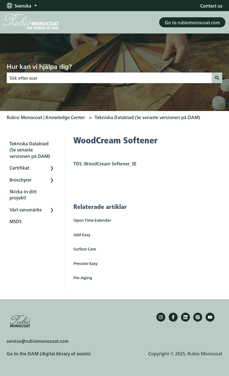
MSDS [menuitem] (15, 221)
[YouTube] (210, 317)
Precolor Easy (85, 263)
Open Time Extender (92, 220)
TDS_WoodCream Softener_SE (105, 163)
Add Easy (81, 234)
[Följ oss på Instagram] (160, 317)
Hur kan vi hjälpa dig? (39, 66)
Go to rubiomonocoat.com (192, 22)
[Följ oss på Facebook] (173, 317)
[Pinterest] (197, 317)
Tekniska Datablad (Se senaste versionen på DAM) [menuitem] (29, 149)
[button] (51, 168)
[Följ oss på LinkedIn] (185, 317)
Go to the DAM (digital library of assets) (49, 353)
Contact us (211, 6)
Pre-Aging (82, 277)
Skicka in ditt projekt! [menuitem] (23, 194)
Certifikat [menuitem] (19, 168)
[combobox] (109, 78)
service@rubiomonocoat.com (38, 341)
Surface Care (84, 249)
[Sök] (217, 78)
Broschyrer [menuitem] (20, 180)
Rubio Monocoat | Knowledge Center (46, 117)
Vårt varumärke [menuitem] (25, 209)
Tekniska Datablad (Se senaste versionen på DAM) (147, 117)
